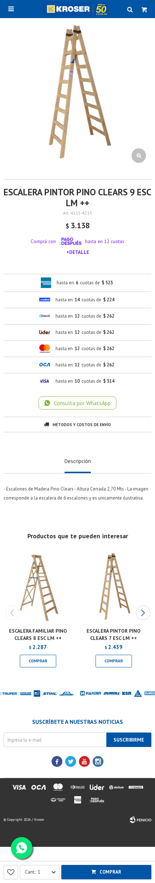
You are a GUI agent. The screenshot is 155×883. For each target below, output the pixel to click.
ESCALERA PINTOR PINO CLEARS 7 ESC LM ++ (114, 634)
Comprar (110, 872)
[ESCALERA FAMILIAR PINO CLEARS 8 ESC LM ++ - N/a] (38, 587)
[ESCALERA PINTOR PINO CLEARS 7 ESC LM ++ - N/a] (114, 587)
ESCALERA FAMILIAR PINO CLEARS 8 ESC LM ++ (38, 634)
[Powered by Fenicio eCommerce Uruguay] (140, 819)
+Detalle (77, 252)
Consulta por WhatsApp (82, 403)
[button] (143, 613)
